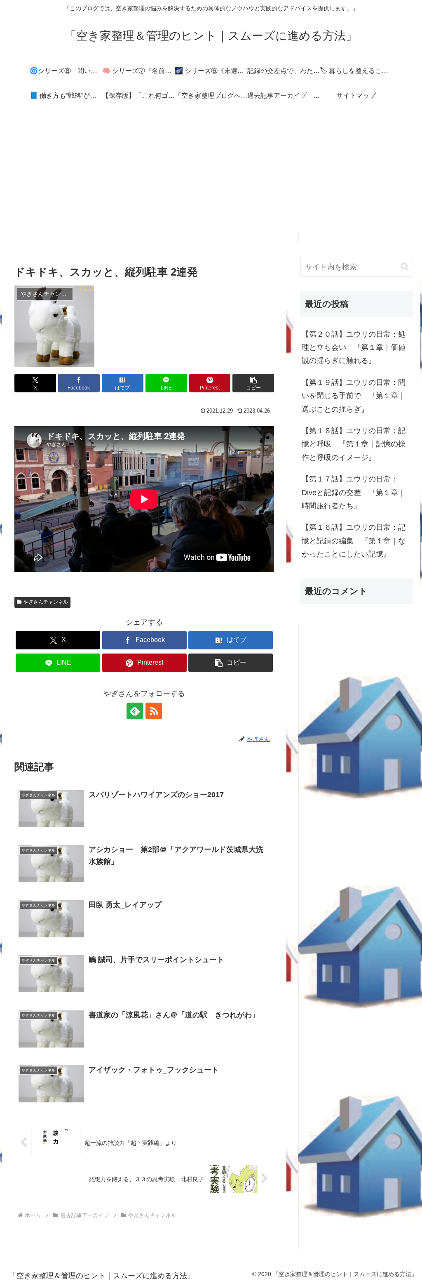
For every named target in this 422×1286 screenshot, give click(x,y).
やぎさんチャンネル (45, 602)
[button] (253, 383)
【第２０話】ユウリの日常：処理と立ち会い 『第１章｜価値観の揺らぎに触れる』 (354, 347)
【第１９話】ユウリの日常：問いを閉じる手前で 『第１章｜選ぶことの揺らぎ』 (354, 395)
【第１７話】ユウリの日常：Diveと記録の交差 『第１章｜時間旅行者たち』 (354, 492)
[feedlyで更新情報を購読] (135, 711)
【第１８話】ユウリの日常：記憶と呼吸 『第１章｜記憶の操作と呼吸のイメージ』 (354, 444)
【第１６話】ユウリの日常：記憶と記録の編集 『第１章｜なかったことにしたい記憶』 (354, 540)
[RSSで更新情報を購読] (153, 711)
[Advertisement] (211, 176)
